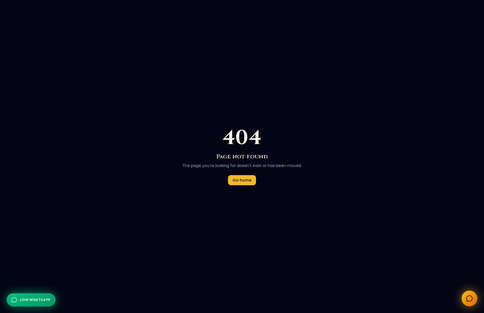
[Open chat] (469, 298)
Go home (242, 180)
